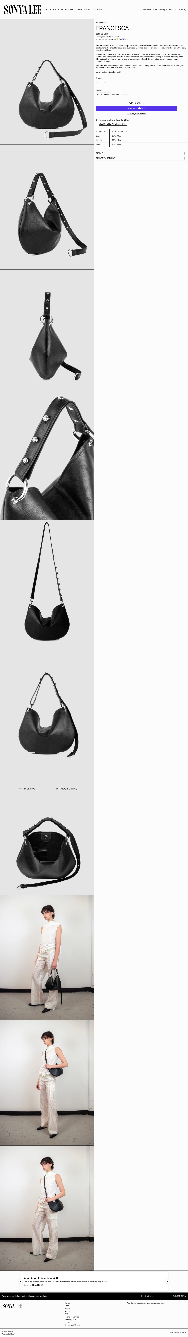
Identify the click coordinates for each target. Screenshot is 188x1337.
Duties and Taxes (72, 1325)
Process (68, 1308)
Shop (67, 1306)
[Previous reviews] (20, 1281)
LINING (128, 65)
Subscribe (178, 1296)
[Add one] (105, 82)
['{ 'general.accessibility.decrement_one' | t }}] (97, 82)
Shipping (99, 37)
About (67, 1311)
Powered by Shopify (8, 1334)
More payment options (136, 113)
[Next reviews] (167, 1281)
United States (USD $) (153, 10)
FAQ (66, 1314)
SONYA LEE (12, 1331)
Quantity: (100, 78)
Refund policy (70, 1320)
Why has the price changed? (108, 72)
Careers (68, 1322)
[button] (182, 9)
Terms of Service (72, 1317)
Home (67, 1303)
